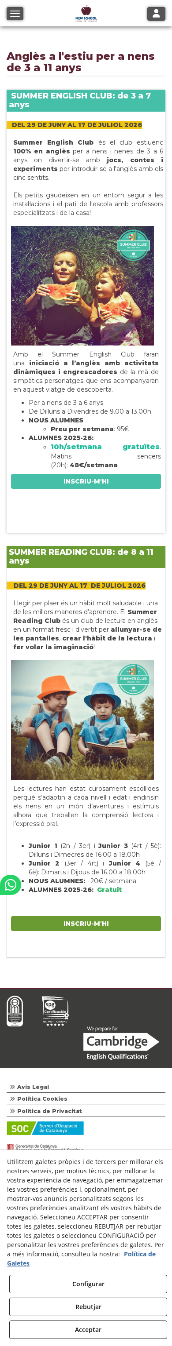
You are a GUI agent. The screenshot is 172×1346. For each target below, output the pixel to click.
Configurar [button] (88, 1284)
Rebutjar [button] (88, 1306)
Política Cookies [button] (41, 1098)
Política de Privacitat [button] (48, 1111)
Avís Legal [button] (32, 1087)
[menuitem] (86, 1087)
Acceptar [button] (88, 1329)
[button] (10, 885)
